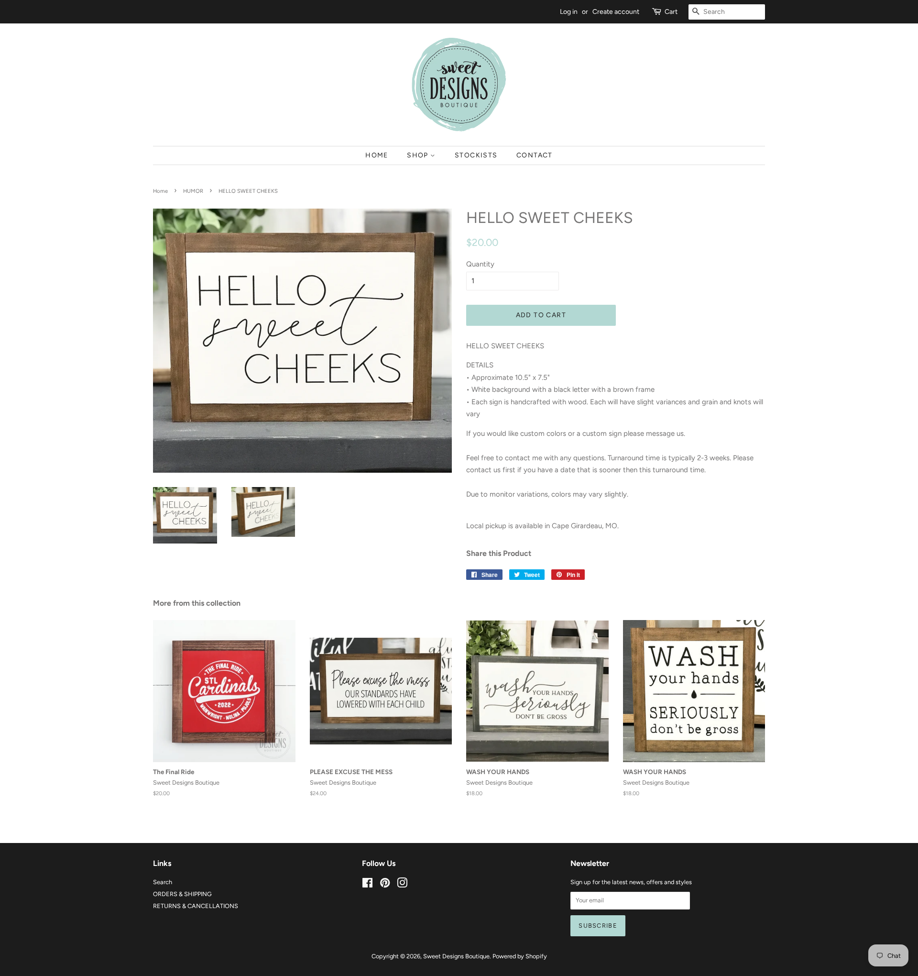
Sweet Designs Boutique (456, 956)
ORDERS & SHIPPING (182, 894)
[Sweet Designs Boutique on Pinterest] (385, 884)
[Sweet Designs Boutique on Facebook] (367, 884)
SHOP (418, 155)
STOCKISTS (476, 155)
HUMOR (193, 191)
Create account (615, 11)
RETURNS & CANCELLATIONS (195, 905)
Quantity (480, 264)
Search (162, 882)
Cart (671, 11)
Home (160, 191)
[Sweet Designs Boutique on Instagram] (402, 884)
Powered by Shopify (519, 956)
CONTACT (534, 155)
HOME (376, 155)
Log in (569, 11)
